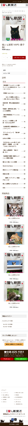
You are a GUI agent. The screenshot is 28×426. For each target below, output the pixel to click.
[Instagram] (15, 419)
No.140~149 (18, 11)
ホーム (3, 11)
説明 (4, 70)
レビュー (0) (6, 73)
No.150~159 (6, 326)
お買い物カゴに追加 (19, 57)
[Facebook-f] (12, 419)
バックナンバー (10, 11)
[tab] (14, 70)
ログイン (24, 1)
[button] (27, 5)
